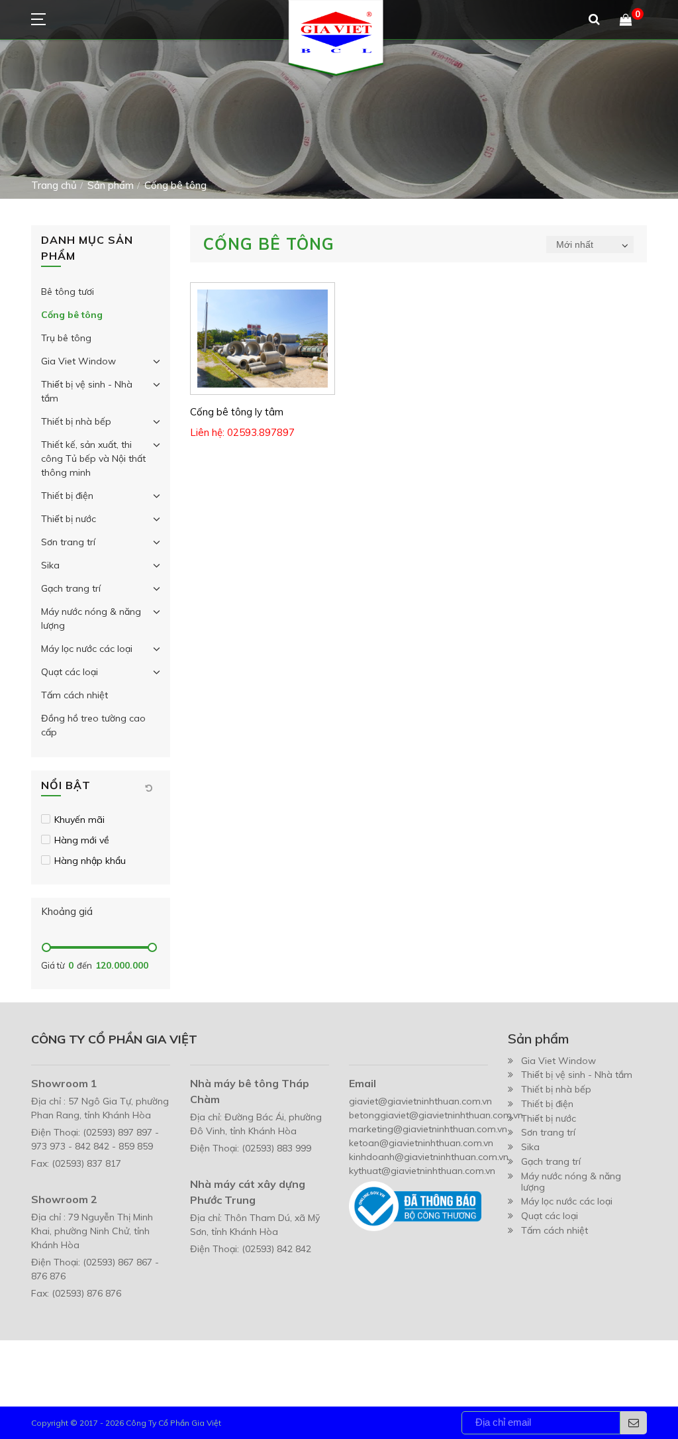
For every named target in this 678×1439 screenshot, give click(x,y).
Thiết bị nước (68, 519)
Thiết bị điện (67, 496)
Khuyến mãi (79, 820)
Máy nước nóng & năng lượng (91, 618)
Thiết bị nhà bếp (76, 421)
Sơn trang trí (68, 542)
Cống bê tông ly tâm (236, 411)
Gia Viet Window (78, 361)
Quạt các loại (69, 672)
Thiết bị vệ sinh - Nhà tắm (86, 391)
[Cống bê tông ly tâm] (262, 338)
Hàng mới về (81, 840)
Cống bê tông (72, 315)
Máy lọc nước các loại (86, 649)
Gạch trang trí (71, 588)
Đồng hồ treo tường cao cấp (93, 725)
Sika (50, 565)
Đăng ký (633, 1422)
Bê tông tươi (67, 291)
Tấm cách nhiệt (74, 695)
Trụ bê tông (66, 338)
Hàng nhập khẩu (90, 861)
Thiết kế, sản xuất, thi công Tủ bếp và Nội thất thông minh (93, 458)
